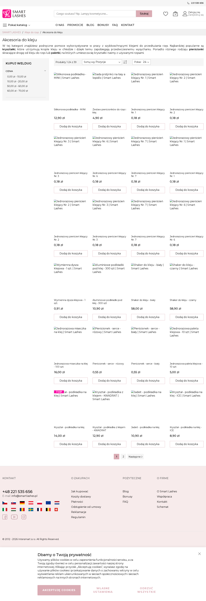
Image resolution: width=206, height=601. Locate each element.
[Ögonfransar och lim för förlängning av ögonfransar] (30, 509)
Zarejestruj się (196, 14)
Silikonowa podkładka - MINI (70, 109)
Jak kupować (79, 491)
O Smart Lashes (167, 491)
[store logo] (14, 13)
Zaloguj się (194, 12)
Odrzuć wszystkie (146, 590)
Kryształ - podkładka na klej (69, 427)
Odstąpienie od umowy (86, 506)
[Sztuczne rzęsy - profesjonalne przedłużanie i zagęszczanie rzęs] (39, 502)
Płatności (77, 501)
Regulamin (78, 517)
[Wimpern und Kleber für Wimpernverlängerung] (56, 509)
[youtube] (14, 516)
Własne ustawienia (103, 590)
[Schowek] (165, 13)
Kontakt (162, 501)
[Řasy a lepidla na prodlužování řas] (4, 502)
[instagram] (23, 516)
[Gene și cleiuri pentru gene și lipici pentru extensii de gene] (22, 509)
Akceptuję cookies (58, 590)
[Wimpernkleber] (22, 502)
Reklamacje (78, 512)
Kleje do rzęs (32, 32)
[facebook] (4, 516)
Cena (9, 71)
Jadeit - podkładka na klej (145, 427)
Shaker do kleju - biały (143, 300)
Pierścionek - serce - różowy (108, 363)
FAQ (125, 501)
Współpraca (164, 496)
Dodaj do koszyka (71, 126)
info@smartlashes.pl (24, 495)
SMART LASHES (12, 32)
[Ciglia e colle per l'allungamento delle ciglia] (4, 509)
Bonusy (127, 496)
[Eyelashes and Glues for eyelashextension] (48, 502)
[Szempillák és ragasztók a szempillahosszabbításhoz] (13, 509)
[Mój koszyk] (175, 13)
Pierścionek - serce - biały (145, 363)
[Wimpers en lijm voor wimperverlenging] (57, 502)
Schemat (163, 506)
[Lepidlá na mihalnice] (13, 502)
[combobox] (95, 13)
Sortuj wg (89, 62)
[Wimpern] (30, 502)
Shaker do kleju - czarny (183, 300)
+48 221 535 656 (17, 491)
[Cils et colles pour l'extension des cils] (39, 509)
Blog (126, 491)
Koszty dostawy (81, 496)
